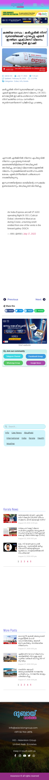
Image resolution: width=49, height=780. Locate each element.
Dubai (16, 81)
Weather (11, 443)
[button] (35, 5)
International (13, 438)
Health (41, 438)
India (24, 438)
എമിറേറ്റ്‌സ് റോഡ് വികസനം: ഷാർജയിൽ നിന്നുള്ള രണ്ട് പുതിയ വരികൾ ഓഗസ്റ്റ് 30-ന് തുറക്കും (31, 657)
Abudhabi (28, 432)
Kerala (25, 81)
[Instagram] (20, 755)
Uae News (17, 432)
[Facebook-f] (15, 755)
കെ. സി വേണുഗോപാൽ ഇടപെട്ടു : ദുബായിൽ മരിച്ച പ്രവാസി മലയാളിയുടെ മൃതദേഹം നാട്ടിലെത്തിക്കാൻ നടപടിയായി (31, 548)
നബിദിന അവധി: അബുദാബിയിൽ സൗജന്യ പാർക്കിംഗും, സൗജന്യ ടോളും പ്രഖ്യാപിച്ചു (31, 672)
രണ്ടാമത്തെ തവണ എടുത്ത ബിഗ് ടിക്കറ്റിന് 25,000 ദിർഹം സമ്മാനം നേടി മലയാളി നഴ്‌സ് (31, 517)
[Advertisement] (24, 130)
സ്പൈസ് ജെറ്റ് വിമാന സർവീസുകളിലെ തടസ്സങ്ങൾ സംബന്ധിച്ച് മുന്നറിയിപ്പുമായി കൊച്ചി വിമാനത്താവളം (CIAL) (31, 531)
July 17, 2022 (29, 234)
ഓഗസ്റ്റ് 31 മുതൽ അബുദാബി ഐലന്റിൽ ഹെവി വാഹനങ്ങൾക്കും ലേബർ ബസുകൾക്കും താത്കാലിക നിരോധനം (31, 640)
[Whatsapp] (34, 755)
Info (21, 81)
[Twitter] (29, 755)
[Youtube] (24, 755)
